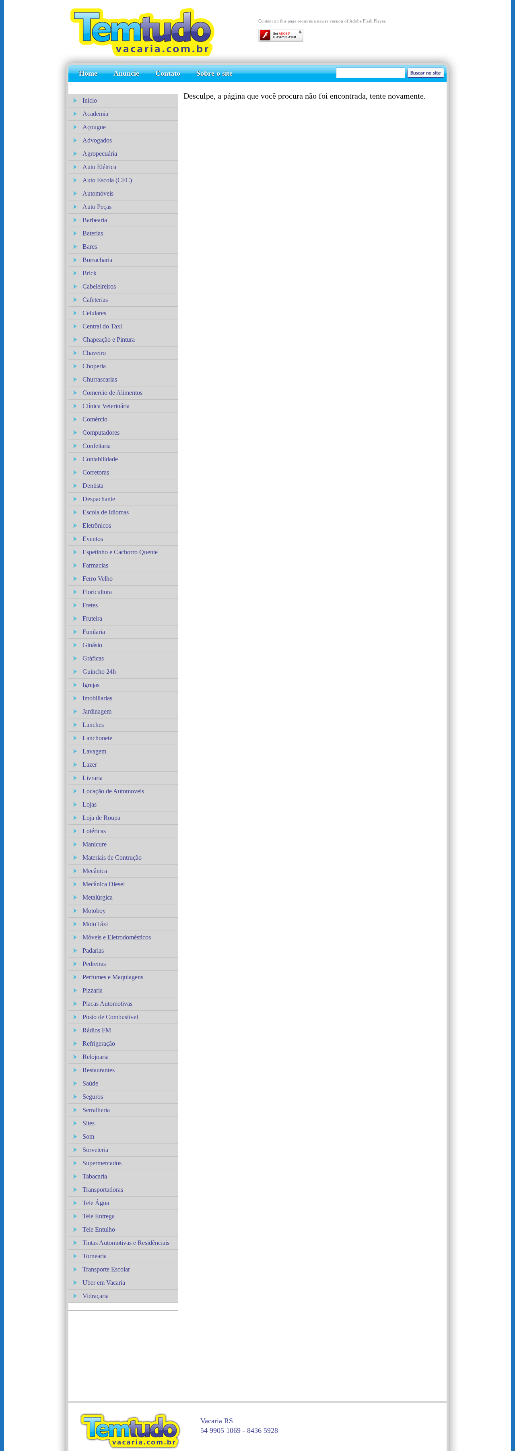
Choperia (94, 366)
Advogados (97, 140)
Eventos (92, 538)
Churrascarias (99, 379)
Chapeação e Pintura (108, 339)
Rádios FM (96, 1030)
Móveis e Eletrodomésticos (116, 937)
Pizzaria (92, 990)
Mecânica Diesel (103, 884)
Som (88, 1136)
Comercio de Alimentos (112, 392)
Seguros (92, 1096)
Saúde (90, 1083)
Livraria (92, 777)
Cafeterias (95, 299)
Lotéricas (94, 831)
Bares (89, 246)
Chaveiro (94, 352)
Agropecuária (99, 153)
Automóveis (97, 193)
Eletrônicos (96, 525)
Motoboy (94, 910)
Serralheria (96, 1109)
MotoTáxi (95, 924)
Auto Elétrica (99, 166)
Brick (89, 273)
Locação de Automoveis (113, 791)
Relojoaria (95, 1056)
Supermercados (102, 1163)
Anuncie (126, 73)
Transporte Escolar (106, 1269)
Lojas (89, 804)
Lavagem (94, 751)
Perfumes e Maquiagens (112, 977)
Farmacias (95, 565)
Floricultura (97, 591)
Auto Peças (96, 206)
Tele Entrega (98, 1216)
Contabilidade (100, 459)
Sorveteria (95, 1149)
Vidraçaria (95, 1295)
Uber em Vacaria (103, 1282)
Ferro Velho (97, 578)
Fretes (90, 605)
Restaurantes (98, 1070)
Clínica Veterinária (106, 405)
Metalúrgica (97, 897)
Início (89, 100)
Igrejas (90, 684)
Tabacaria (94, 1176)
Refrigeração (98, 1043)
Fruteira (92, 618)
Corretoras (95, 472)
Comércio (94, 419)
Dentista (92, 485)
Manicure (94, 844)
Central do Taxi (102, 326)
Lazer (89, 764)
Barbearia (94, 220)
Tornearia (94, 1256)
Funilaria (93, 631)
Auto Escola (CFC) (107, 180)
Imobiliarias (97, 698)
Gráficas (93, 658)
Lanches (93, 724)
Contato (167, 73)
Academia (95, 113)
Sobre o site (214, 73)
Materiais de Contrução (112, 857)
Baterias (92, 233)
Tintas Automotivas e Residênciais (125, 1242)
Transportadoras (102, 1189)
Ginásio (92, 645)
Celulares (94, 313)
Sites (88, 1123)
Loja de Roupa (101, 817)
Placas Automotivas (107, 1003)
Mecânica (94, 870)
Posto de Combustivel (110, 1016)
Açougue (94, 127)
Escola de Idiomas (105, 512)
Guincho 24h (99, 671)
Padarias (93, 950)
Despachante (98, 498)
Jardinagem (96, 711)
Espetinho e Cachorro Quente (120, 552)
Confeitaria (96, 445)
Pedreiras (94, 963)
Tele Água (95, 1202)
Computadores (100, 432)
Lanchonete (97, 738)
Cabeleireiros (99, 286)
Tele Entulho (98, 1229)
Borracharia (97, 259)
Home (88, 73)
